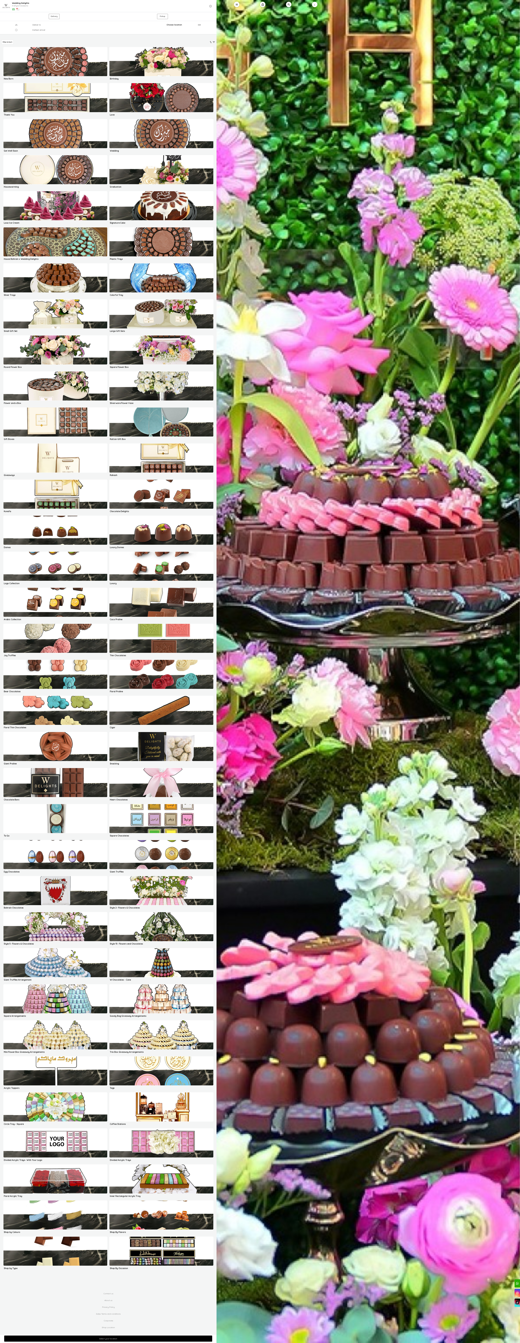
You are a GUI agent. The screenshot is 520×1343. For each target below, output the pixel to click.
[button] (108, 6)
